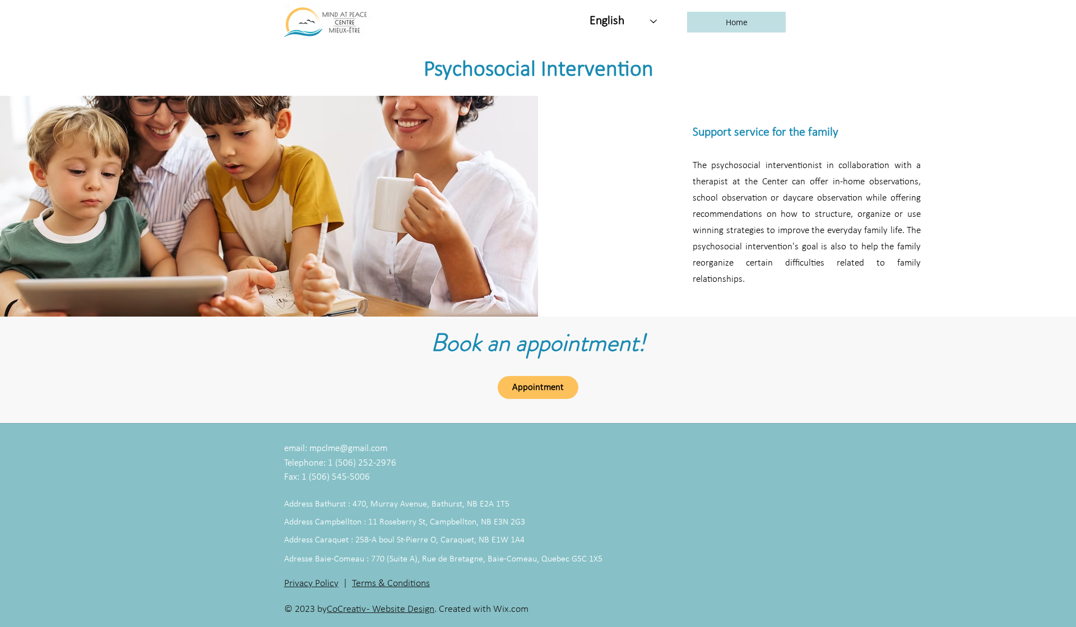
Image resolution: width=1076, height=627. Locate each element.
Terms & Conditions (391, 583)
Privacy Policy (311, 583)
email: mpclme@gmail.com (335, 448)
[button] (736, 22)
